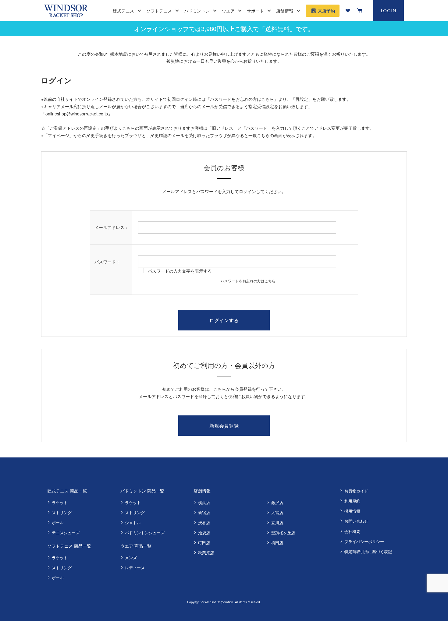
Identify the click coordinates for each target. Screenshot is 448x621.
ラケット (60, 502)
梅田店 (277, 542)
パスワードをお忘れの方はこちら (248, 280)
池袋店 (204, 532)
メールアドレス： (111, 227)
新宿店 (204, 512)
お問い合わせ (356, 521)
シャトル (133, 522)
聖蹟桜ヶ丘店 (283, 532)
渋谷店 (204, 522)
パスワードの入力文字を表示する (180, 271)
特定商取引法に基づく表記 (368, 551)
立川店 (277, 522)
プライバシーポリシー (364, 541)
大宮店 (277, 512)
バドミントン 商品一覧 (142, 491)
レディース (135, 567)
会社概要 (352, 531)
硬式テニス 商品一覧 (67, 491)
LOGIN (388, 10)
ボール (58, 522)
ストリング (62, 512)
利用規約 (352, 501)
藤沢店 (277, 502)
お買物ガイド (356, 491)
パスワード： (107, 262)
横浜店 (204, 502)
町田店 (204, 542)
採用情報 (352, 511)
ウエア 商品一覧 (135, 546)
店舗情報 (202, 491)
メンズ (131, 557)
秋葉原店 (206, 553)
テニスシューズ (66, 532)
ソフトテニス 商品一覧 (69, 546)
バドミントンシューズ (145, 532)
